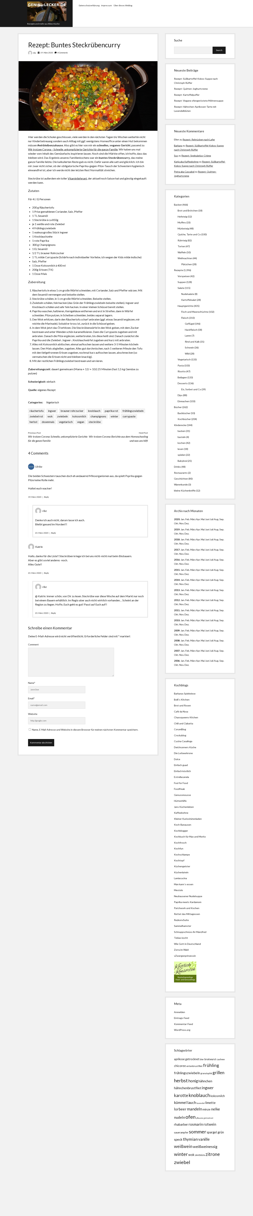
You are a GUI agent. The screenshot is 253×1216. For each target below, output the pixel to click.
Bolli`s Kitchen (181, 699)
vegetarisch (66, 421)
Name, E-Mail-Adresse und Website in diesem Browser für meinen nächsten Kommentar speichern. (85, 729)
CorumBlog (180, 729)
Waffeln (182, 252)
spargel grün (215, 1132)
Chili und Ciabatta (183, 723)
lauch (191, 1102)
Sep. (221, 519)
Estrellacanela (181, 776)
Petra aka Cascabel (184, 171)
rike (34, 52)
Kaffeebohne (181, 812)
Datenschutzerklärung (89, 5)
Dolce (177, 759)
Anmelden (179, 1012)
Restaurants (180, 472)
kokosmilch (79, 416)
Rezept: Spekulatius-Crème (196, 155)
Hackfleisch (191, 329)
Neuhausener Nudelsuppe (188, 896)
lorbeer (180, 1109)
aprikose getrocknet (186, 1059)
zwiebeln (62, 416)
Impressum (106, 5)
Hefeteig (182, 216)
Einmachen (183, 401)
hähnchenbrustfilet (187, 1088)
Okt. (176, 533)
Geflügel (189, 323)
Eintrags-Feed (181, 1017)
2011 (177, 610)
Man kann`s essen (183, 884)
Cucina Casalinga (183, 741)
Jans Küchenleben (184, 806)
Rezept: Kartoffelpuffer (186, 94)
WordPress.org (182, 1029)
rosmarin (195, 1124)
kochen (182, 442)
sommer (197, 1131)
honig (193, 1080)
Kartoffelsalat (188, 299)
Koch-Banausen (182, 824)
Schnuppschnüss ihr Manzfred (190, 931)
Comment (33, 644)
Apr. (198, 519)
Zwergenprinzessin (185, 955)
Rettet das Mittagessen (187, 913)
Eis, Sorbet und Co (191, 389)
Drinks (177, 466)
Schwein (189, 347)
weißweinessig (205, 1146)
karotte (181, 1095)
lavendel (201, 1103)
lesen (180, 448)
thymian (190, 1139)
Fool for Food (181, 783)
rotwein (209, 1124)
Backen (178, 204)
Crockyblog (180, 735)
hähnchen (205, 1081)
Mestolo (178, 890)
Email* (31, 698)
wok (50, 416)
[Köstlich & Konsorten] (185, 981)
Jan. (183, 539)
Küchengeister (182, 866)
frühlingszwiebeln (133, 410)
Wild (187, 353)
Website (32, 713)
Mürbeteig (183, 228)
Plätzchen (186, 264)
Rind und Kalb (192, 341)
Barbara (178, 145)
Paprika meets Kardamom (187, 902)
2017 (177, 549)
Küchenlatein (181, 872)
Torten (181, 246)
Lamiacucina (180, 878)
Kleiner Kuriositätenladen (188, 818)
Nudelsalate (187, 293)
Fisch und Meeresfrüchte (194, 311)
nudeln (179, 1117)
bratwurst (210, 1059)
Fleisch (185, 317)
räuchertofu (37, 410)
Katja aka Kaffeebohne (186, 161)
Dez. (187, 533)
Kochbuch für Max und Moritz (190, 836)
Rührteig (182, 240)
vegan (80, 421)
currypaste (129, 416)
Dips (180, 395)
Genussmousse (182, 794)
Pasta (181, 365)
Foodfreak (179, 788)
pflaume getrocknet (204, 1118)
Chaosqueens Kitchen (186, 717)
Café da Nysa (181, 711)
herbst (33, 421)
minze (206, 1109)
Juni (207, 519)
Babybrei (182, 460)
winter (114, 416)
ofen (191, 1117)
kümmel (180, 1102)
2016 (177, 559)
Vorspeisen (184, 276)
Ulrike (38, 466)
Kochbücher (184, 419)
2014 (177, 579)
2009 (177, 630)
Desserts (183, 383)
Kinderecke (180, 425)
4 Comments (62, 52)
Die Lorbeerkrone (183, 753)
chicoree (180, 1066)
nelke (215, 1109)
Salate (181, 287)
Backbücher (184, 413)
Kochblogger (181, 830)
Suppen (182, 282)
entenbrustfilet (194, 1065)
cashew (221, 1059)
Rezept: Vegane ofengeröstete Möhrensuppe (198, 100)
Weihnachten (185, 258)
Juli (211, 519)
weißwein (183, 1146)
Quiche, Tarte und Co (189, 234)
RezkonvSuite (181, 920)
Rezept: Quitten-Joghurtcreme (191, 88)
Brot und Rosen (182, 705)
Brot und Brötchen (188, 210)
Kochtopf (179, 860)
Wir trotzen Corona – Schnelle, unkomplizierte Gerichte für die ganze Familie (73, 149)
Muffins (182, 222)
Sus (176, 155)
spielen (181, 454)
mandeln (194, 1109)
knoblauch (94, 410)
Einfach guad (181, 765)
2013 (177, 590)
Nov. (181, 523)
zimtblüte (200, 1154)
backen (181, 430)
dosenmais (48, 421)
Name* (31, 682)
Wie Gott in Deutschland (187, 943)
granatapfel (206, 1073)
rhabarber (181, 1124)
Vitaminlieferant (77, 178)
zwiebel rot (36, 416)
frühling (211, 1065)
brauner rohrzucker (72, 410)
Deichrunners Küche (185, 747)
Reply (46, 497)
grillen (218, 1072)
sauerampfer (181, 1132)
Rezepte (178, 270)
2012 (177, 600)
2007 (177, 650)
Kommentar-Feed (183, 1024)
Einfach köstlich (182, 771)
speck (178, 1139)
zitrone (212, 1154)
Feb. (187, 519)
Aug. (216, 519)
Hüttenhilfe (180, 800)
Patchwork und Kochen (186, 908)
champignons (98, 416)
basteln (182, 437)
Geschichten (181, 478)
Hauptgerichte (185, 305)
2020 (177, 519)
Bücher (178, 407)
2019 (177, 529)
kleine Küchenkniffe (185, 490)
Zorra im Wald (181, 949)
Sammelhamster (182, 925)
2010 (177, 620)
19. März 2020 (46, 52)
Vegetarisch (52, 402)
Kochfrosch (180, 842)
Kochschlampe (182, 854)
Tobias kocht (181, 937)
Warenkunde (181, 484)
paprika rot (111, 410)
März (193, 519)
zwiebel (182, 1162)
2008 (177, 640)
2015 (177, 569)
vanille (204, 1139)
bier (202, 1059)
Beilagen (182, 377)
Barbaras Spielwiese (185, 693)
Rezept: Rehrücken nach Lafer (199, 139)
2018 (177, 539)
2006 (177, 660)
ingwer (52, 410)
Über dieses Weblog (123, 5)
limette (210, 1103)
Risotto (182, 371)
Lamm (188, 335)
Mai (203, 519)
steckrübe (95, 421)
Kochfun (178, 848)
